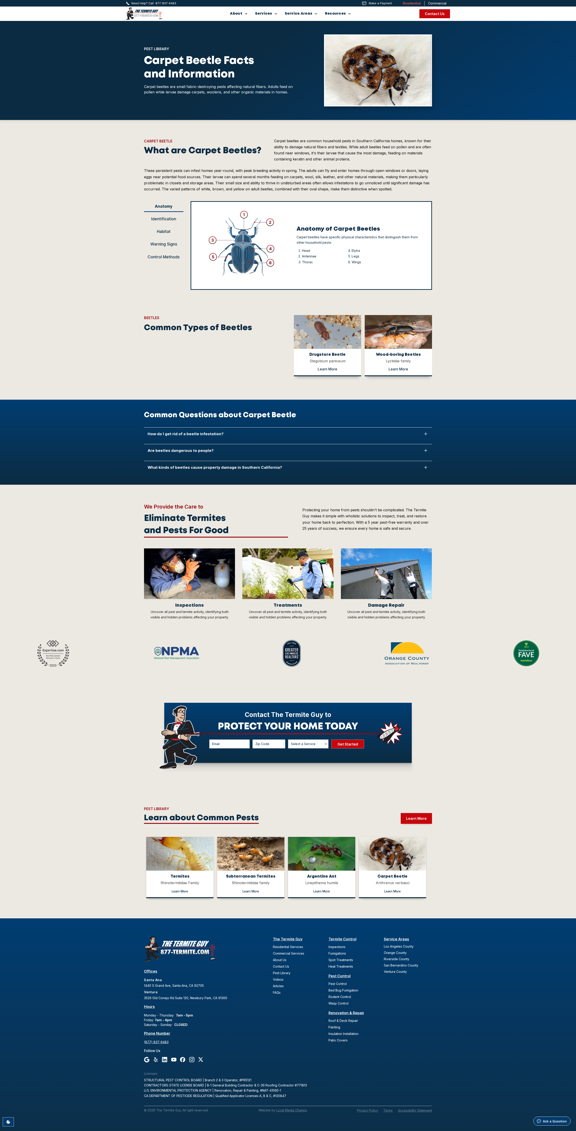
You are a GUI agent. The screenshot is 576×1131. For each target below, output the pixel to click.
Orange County (395, 953)
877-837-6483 (165, 3)
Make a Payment (380, 3)
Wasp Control (338, 1003)
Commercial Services (288, 953)
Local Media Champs (291, 1110)
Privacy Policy (367, 1110)
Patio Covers (338, 1040)
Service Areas (396, 939)
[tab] (163, 206)
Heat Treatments (340, 966)
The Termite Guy (287, 939)
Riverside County (396, 959)
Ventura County (395, 971)
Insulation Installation (343, 1034)
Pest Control (339, 976)
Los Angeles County (399, 946)
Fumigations (337, 953)
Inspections (336, 947)
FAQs (277, 992)
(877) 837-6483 (156, 1042)
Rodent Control (339, 997)
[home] (144, 13)
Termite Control (342, 939)
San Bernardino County (401, 965)
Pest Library (281, 973)
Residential (412, 3)
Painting (334, 1027)
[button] (238, 13)
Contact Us (435, 13)
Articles (278, 986)
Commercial (437, 3)
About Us (279, 960)
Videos (278, 979)
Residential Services (288, 947)
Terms (388, 1110)
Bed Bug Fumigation (343, 990)
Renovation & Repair (346, 1013)
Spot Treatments (340, 960)
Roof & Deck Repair (343, 1021)
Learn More (327, 369)
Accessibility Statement (415, 1110)
